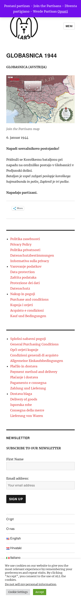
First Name (15, 459)
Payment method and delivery (33, 372)
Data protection (22, 272)
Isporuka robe (21, 405)
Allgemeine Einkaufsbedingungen (36, 361)
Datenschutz (20, 288)
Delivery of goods (23, 399)
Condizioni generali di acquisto (34, 355)
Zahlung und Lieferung (28, 388)
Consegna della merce (27, 410)
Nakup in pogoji (22, 294)
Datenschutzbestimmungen (32, 255)
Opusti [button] (63, 11)
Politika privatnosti (25, 250)
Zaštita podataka (23, 277)
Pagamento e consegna (28, 383)
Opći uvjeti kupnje (24, 350)
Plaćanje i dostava (24, 377)
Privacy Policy (20, 244)
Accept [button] (39, 592)
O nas (10, 528)
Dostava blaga (21, 394)
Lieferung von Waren (26, 416)
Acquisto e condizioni (27, 310)
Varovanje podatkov (25, 266)
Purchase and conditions (29, 299)
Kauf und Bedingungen (28, 316)
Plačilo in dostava (23, 366)
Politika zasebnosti (25, 239)
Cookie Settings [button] (18, 592)
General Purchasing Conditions (34, 344)
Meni (69, 26)
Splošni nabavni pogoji (28, 339)
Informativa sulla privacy (29, 261)
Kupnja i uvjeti (21, 305)
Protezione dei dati (25, 283)
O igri (10, 519)
